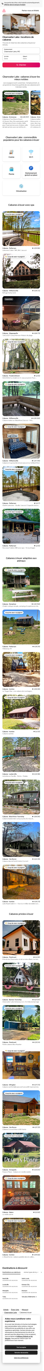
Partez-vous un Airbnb (30, 11)
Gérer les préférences (21, 1358)
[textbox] (12, 58)
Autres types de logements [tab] (33, 1272)
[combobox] (21, 51)
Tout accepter (21, 1347)
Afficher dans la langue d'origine (14, 5)
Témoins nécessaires (21, 1352)
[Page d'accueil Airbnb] (4, 10)
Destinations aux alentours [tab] (11, 1272)
